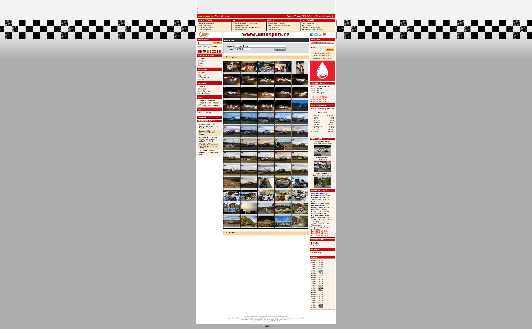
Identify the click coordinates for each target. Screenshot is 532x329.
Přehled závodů (318, 240)
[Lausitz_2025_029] (300, 136)
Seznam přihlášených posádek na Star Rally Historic (207, 132)
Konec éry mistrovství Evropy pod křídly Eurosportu (322, 208)
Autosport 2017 (317, 277)
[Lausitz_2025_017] (249, 175)
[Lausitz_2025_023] (231, 162)
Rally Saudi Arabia (205, 29)
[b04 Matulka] (249, 226)
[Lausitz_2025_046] (266, 98)
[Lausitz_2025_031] (266, 136)
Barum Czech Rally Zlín (245, 23)
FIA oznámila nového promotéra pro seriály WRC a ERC (209, 152)
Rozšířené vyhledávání (207, 47)
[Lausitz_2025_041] (266, 110)
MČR (269, 20)
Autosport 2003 (317, 307)
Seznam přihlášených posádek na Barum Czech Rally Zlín (208, 126)
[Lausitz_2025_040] (283, 110)
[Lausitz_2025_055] (283, 72)
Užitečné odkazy (205, 113)
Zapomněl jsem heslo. (322, 53)
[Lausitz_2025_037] (249, 123)
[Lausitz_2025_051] (266, 85)
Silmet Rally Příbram (276, 23)
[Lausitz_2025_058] (231, 72)
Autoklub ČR (203, 87)
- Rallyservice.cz (323, 142)
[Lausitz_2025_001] (266, 213)
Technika (315, 249)
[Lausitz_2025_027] (249, 149)
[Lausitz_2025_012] (249, 188)
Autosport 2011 (317, 290)
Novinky (201, 73)
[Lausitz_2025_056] (266, 72)
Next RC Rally (203, 93)
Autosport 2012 (317, 288)
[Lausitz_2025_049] (300, 85)
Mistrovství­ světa (205, 20)
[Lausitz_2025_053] (231, 85)
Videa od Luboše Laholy (209, 105)
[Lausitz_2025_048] (231, 98)
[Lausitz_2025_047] (249, 98)
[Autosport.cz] (258, 37)
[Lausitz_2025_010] (283, 188)
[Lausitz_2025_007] (249, 201)
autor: (231, 49)
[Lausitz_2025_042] (249, 110)
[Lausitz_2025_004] (300, 201)
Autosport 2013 (317, 286)
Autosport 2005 (317, 303)
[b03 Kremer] (231, 226)
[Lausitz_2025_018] (231, 175)
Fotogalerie (316, 139)
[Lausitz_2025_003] (231, 213)
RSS (274, 20)
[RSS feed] (324, 34)
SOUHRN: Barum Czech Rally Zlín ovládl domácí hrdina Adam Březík (208, 139)
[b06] (283, 226)
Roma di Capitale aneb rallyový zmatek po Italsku (321, 216)
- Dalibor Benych (322, 174)
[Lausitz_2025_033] (231, 136)
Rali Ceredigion (240, 25)
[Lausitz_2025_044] (300, 98)
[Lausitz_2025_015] (283, 175)
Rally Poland (239, 29)
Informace (202, 70)
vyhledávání (203, 39)
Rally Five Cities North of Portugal (246, 27)
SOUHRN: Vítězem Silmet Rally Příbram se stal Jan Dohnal (208, 146)
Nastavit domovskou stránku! (322, 58)
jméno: (320, 42)
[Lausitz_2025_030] (283, 136)
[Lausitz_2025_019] (300, 162)
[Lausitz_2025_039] (300, 110)
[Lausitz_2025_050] (283, 85)
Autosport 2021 (317, 269)
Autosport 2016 (317, 279)
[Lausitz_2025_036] (266, 123)
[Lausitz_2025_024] (300, 149)
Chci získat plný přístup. (322, 55)
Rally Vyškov (274, 27)
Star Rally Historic (308, 23)
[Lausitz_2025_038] (231, 123)
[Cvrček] (322, 155)
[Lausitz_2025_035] (283, 123)
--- (313, 95)
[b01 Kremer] (283, 213)
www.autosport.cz (206, 16)
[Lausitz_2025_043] (231, 110)
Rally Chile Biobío (205, 25)
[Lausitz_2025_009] (300, 188)
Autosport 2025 (317, 260)
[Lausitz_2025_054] (300, 73)
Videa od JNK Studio (207, 101)
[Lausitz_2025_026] (266, 149)
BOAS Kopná (306, 25)
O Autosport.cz (203, 77)
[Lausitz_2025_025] (283, 149)
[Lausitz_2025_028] (231, 149)
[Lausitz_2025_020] (283, 162)
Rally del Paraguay (206, 23)
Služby (201, 63)
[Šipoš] (322, 187)
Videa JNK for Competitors (209, 103)
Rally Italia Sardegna (206, 27)
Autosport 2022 (317, 267)
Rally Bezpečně (204, 91)
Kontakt (201, 79)
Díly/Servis (202, 61)
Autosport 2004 (317, 305)
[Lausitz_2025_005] (283, 201)
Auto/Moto (202, 59)
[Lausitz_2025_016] (266, 175)
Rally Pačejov (274, 29)
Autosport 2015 (317, 281)
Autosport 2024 (317, 262)
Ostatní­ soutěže (308, 20)
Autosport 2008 (317, 296)
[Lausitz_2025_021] (266, 162)
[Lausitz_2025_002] (249, 213)
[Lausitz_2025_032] (249, 136)
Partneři (202, 84)
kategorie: (230, 46)
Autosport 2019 (317, 273)
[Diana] (322, 171)
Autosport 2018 (317, 275)
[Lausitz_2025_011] (266, 188)
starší (233, 57)
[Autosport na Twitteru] (316, 34)
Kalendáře (315, 243)
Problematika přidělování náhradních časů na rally (320, 196)
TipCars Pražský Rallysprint (311, 27)
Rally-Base (202, 89)
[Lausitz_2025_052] (249, 85)
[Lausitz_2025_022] (249, 162)
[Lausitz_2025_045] (283, 98)
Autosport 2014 (317, 284)
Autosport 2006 (317, 301)
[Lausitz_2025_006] (266, 201)
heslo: (314, 47)
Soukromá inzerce (206, 56)
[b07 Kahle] (300, 226)
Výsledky (314, 245)
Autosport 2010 (317, 292)
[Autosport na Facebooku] (311, 34)
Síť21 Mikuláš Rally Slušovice (312, 29)
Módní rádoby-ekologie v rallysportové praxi (320, 204)
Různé (200, 65)
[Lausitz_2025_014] (300, 175)
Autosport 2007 (317, 298)
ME (234, 20)
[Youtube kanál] (320, 34)
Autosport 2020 (317, 271)
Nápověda (202, 75)
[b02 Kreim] (300, 213)
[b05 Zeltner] (266, 226)
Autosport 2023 (317, 265)
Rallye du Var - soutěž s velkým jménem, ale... (320, 212)
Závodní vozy (316, 253)
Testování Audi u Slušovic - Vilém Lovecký (321, 224)
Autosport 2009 (317, 294)
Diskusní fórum (317, 83)
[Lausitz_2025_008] (231, 201)
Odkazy (201, 109)
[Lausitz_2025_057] (249, 72)
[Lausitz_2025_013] (231, 188)
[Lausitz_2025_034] (300, 123)
